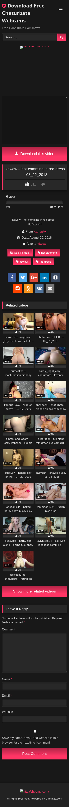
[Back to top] (57, 795)
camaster (40, 231)
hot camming (49, 252)
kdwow (41, 243)
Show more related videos (34, 591)
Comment (8, 629)
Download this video (36, 154)
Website (7, 711)
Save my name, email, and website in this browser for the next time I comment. (30, 740)
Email (7, 695)
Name (7, 679)
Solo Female (22, 252)
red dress (45, 261)
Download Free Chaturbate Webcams (23, 13)
